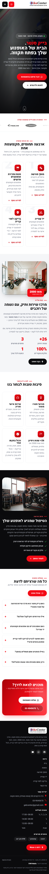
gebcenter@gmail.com (33, 805)
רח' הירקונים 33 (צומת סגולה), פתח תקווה (26, 796)
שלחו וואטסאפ (29, 700)
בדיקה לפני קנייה (40, 781)
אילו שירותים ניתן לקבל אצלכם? (30, 616)
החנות (44, 767)
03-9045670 (30, 708)
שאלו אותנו (35, 593)
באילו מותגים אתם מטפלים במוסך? (29, 651)
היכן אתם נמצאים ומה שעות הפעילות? (28, 662)
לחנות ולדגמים (36, 85)
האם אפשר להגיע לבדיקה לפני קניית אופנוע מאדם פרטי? (28, 640)
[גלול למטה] (24, 108)
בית (45, 763)
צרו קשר (43, 785)
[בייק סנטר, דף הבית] (38, 4)
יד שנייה (43, 776)
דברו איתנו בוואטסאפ (30, 76)
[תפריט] (5, 4)
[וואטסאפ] (38, 752)
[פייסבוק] (44, 752)
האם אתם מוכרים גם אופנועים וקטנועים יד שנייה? (27, 628)
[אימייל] (32, 752)
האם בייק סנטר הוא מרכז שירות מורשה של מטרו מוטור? (27, 605)
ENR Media (32, 864)
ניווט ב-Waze (35, 847)
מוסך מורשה (42, 772)
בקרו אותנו (36, 361)
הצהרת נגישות (6, 860)
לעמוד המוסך (38, 558)
